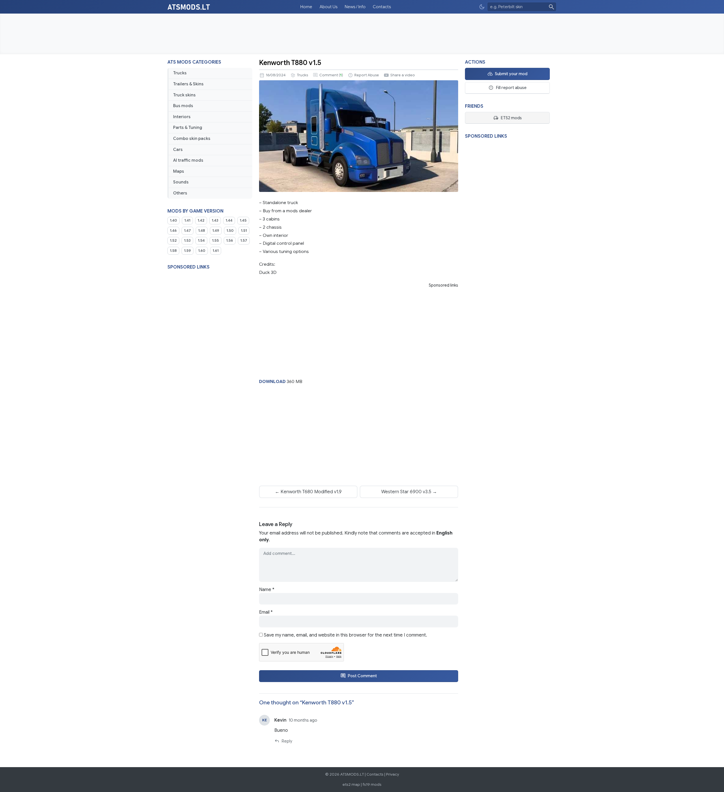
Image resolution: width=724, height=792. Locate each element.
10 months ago (303, 720)
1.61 (216, 250)
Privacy (392, 774)
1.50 (230, 230)
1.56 (229, 240)
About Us (328, 6)
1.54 (201, 240)
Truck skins (184, 95)
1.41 (187, 220)
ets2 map (351, 784)
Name (266, 589)
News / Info (355, 6)
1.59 (187, 250)
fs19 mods (372, 784)
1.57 (243, 240)
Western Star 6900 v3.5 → (409, 492)
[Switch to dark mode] (482, 7)
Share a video (402, 75)
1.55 (215, 240)
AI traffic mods (188, 160)
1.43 (215, 220)
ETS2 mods (511, 117)
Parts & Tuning (187, 127)
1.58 (173, 250)
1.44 (229, 220)
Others (180, 193)
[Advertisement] (362, 34)
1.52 (173, 240)
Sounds (181, 182)
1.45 (243, 220)
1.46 (173, 230)
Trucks (180, 72)
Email (266, 612)
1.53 (187, 240)
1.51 (244, 230)
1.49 (215, 230)
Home (306, 6)
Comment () (331, 75)
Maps (178, 171)
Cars (178, 149)
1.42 (201, 220)
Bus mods (183, 105)
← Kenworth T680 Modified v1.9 (308, 492)
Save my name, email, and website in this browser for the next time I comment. (345, 635)
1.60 (201, 250)
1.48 (201, 230)
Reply (287, 741)
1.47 (187, 230)
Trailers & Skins (188, 83)
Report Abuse (366, 75)
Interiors (182, 116)
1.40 (173, 220)
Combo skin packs (191, 138)
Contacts (382, 6)
